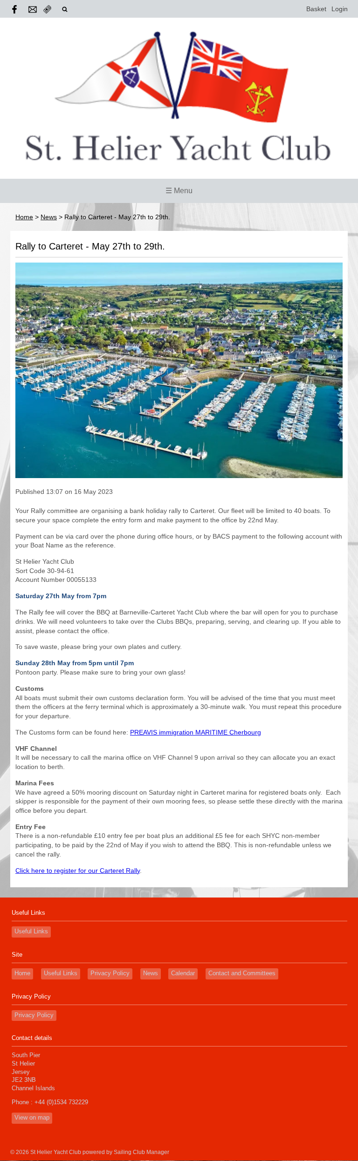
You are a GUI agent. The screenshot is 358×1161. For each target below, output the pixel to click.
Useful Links (31, 931)
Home (24, 217)
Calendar (183, 973)
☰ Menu (179, 191)
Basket (316, 9)
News (49, 217)
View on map (31, 1117)
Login (339, 9)
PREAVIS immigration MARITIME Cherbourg (195, 732)
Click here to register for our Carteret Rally (77, 870)
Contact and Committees (241, 973)
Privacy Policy (110, 973)
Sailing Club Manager (141, 1152)
